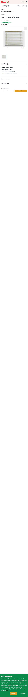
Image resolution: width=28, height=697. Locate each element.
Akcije (18, 6)
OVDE (7, 690)
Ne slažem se (23, 693)
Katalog (24, 6)
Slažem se (13, 693)
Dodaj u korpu (21, 90)
